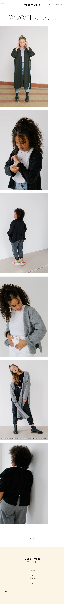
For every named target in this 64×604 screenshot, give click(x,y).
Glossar (32, 570)
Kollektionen (33, 538)
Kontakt (32, 573)
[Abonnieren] (60, 591)
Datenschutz (32, 578)
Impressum (32, 580)
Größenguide (32, 568)
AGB (32, 583)
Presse (32, 575)
